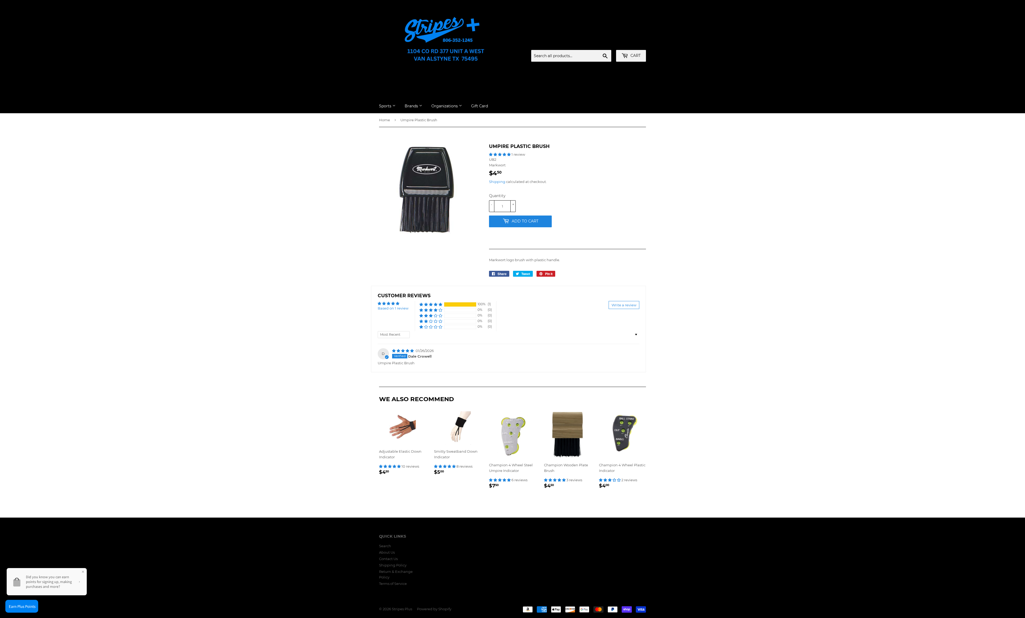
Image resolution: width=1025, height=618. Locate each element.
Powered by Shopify (434, 609)
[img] (403, 351)
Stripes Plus (402, 609)
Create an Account (631, 43)
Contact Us (388, 559)
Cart (635, 55)
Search (385, 546)
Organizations (445, 106)
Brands (412, 106)
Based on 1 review (393, 308)
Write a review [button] (624, 305)
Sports (385, 106)
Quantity (497, 195)
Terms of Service (393, 583)
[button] (500, 154)
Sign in (604, 43)
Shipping (497, 181)
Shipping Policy (393, 565)
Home (384, 120)
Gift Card (479, 106)
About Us (387, 552)
